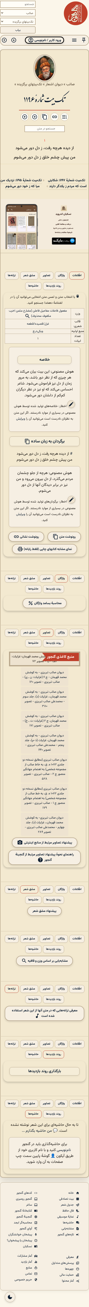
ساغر (29, 1205)
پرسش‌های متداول (63, 1263)
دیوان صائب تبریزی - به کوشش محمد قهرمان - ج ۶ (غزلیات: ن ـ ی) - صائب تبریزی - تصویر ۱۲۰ (44, 677)
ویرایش (20, 418)
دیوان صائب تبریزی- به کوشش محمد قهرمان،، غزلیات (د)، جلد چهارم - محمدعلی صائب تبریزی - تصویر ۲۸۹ (45, 824)
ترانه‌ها (12, 275)
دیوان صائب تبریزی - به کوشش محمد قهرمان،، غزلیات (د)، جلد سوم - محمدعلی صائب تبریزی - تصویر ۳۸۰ (44, 699)
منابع (29, 1267)
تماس (29, 1273)
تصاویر (46, 275)
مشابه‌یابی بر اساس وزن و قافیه (47, 960)
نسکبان (28, 1246)
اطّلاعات (76, 275)
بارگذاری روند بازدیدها (44, 1071)
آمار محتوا (68, 1281)
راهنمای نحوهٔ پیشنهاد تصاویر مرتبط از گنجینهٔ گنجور (44, 857)
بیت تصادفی (67, 1199)
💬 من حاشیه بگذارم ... (40, 1131)
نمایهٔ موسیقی (66, 1216)
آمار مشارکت (25, 1256)
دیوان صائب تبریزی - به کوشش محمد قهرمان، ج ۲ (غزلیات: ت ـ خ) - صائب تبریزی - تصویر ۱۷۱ (44, 721)
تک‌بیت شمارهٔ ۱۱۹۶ (44, 99)
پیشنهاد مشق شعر (44, 911)
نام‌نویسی (64, 1150)
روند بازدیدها (53, 286)
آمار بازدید (27, 1262)
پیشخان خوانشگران (20, 1234)
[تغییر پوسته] (10, 1297)
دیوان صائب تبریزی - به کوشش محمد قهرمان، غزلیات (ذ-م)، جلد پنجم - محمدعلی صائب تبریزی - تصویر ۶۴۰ (44, 742)
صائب (70, 84)
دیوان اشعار (54, 84)
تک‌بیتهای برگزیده (29, 84)
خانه (71, 1193)
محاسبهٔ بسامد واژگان (47, 603)
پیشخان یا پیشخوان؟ (20, 1240)
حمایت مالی (67, 1275)
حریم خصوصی (23, 1279)
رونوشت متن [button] (67, 536)
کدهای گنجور (24, 1193)
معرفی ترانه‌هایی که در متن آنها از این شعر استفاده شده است (44, 1013)
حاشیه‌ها (33, 286)
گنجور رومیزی (24, 1199)
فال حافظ (68, 1210)
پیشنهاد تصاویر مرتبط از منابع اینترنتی (48, 842)
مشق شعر (29, 275)
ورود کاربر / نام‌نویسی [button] (47, 40)
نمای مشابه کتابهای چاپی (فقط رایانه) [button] (47, 549)
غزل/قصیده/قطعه (38, 324)
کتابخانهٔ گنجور (24, 1210)
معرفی (70, 1257)
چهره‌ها (70, 1269)
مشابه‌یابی (68, 1228)
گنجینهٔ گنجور (24, 1216)
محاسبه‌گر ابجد (23, 1222)
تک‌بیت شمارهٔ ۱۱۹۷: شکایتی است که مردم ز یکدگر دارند (67, 183)
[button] (84, 40)
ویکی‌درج (38, 331)
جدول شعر (68, 1205)
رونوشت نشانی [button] (29, 536)
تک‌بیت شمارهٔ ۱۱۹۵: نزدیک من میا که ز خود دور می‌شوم (21, 183)
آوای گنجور (26, 1228)
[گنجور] (75, 13)
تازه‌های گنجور (66, 1234)
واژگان (61, 275)
